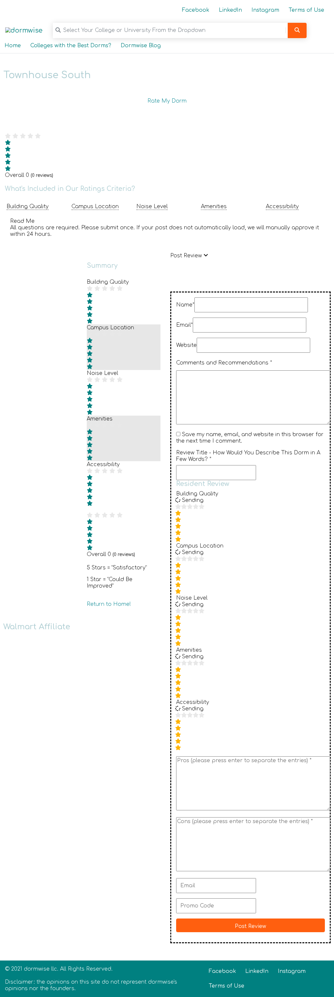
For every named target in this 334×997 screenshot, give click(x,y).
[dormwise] (23, 30)
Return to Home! (109, 604)
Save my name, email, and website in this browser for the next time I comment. (250, 438)
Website (186, 345)
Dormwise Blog (141, 46)
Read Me (22, 221)
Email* (184, 325)
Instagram (265, 10)
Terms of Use (306, 10)
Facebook (195, 10)
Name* (185, 305)
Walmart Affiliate (36, 626)
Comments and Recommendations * (224, 363)
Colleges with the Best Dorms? (70, 46)
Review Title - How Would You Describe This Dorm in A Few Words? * (248, 456)
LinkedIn (230, 10)
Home (13, 46)
